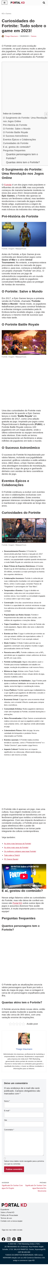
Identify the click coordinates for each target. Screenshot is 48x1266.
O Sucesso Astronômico (15, 136)
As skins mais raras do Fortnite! (16, 847)
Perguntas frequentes (14, 150)
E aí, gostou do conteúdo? (16, 147)
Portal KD (17, 903)
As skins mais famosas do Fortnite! (17, 844)
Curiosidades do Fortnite (15, 143)
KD (3, 13)
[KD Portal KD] (18, 3)
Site (5, 1120)
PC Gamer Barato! (11, 859)
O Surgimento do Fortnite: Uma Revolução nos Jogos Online (25, 119)
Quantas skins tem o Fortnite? (23, 162)
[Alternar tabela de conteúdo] (45, 114)
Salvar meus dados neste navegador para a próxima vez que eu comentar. (24, 1162)
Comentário (9, 1130)
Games (8, 13)
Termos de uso (6, 1218)
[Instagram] (8, 1240)
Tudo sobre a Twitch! (12, 855)
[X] (19, 1240)
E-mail (7, 1111)
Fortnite (8, 184)
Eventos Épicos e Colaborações (19, 139)
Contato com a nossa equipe (11, 1221)
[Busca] (44, 2)
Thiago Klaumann (11, 36)
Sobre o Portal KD (7, 1212)
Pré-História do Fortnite (15, 125)
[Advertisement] (24, 87)
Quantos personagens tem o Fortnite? (22, 156)
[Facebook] (3, 1240)
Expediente (5, 1209)
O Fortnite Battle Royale (15, 132)
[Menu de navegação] (4, 3)
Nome (7, 1101)
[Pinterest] (14, 1240)
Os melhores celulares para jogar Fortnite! (20, 851)
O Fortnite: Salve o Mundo (16, 128)
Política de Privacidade (9, 1215)
